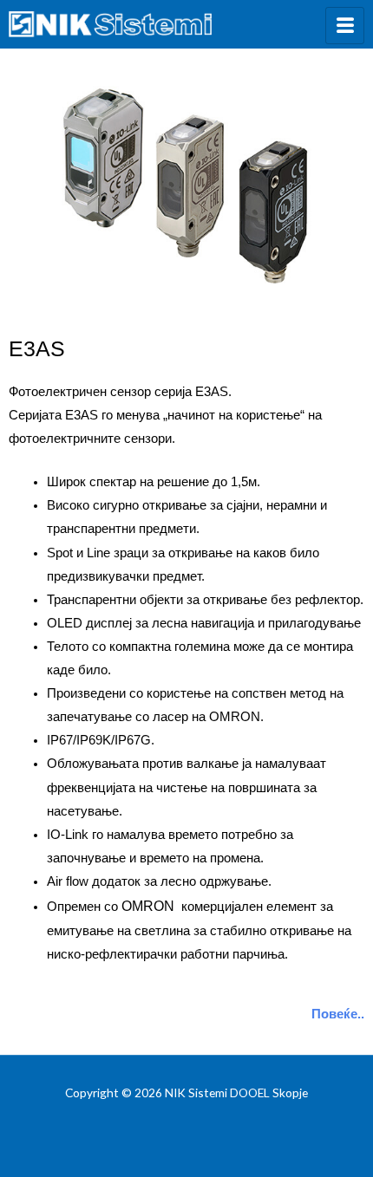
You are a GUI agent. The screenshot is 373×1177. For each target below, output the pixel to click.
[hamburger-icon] (344, 26)
